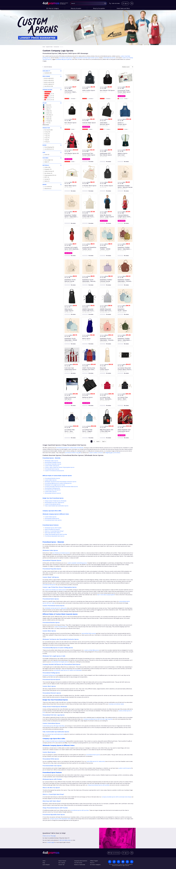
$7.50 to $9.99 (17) (49, 84)
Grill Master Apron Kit (72, 153)
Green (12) (49, 113)
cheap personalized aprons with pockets (98, 785)
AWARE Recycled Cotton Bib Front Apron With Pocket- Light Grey (106, 309)
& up (52, 94)
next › (98, 441)
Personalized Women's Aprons (53, 493)
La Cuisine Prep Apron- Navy (70, 430)
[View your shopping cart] (131, 3)
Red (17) (48, 109)
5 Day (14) (47, 134)
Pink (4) (48, 123)
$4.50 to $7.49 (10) (49, 82)
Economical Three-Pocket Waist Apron (124, 91)
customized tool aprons (109, 57)
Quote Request (46, 864)
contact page (50, 842)
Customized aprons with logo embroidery (54, 725)
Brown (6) (48, 117)
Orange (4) (49, 121)
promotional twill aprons (49, 584)
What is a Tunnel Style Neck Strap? (54, 531)
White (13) (49, 111)
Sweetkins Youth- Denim (122, 309)
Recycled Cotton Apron (104, 368)
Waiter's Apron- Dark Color (123, 154)
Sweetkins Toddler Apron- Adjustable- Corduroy (124, 248)
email (69, 840)
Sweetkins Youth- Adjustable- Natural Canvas (88, 280)
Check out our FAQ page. (49, 835)
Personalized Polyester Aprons (53, 462)
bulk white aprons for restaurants (96, 761)
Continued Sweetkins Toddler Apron (89, 248)
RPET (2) (46, 177)
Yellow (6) (48, 119)
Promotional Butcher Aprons (52, 478)
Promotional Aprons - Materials (51, 458)
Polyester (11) (47, 169)
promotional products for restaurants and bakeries (69, 447)
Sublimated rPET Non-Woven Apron (106, 154)
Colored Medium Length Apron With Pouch (124, 216)
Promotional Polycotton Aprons (53, 464)
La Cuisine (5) (48, 187)
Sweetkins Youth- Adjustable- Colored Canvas (106, 339)
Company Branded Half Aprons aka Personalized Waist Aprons (61, 486)
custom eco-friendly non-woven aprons (55, 589)
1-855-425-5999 (63, 840)
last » (104, 441)
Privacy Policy (121, 864)
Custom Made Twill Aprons (52, 465)
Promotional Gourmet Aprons (52, 490)
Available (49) (47, 73)
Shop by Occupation (99, 8)
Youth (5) (46, 155)
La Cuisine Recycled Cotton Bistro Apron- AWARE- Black (125, 368)
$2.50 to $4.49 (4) (49, 80)
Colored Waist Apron (89, 122)
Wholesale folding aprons (49, 675)
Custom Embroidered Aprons (52, 504)
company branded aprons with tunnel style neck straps (116, 797)
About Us (92, 862)
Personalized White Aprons (52, 518)
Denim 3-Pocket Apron (122, 123)
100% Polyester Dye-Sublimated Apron (124, 430)
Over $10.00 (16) (48, 86)
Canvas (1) (47, 179)
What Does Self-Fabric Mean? (52, 532)
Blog (44, 862)
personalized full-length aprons (59, 661)
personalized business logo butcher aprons (87, 57)
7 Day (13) (47, 136)
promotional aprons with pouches (80, 810)
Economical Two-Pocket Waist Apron (88, 154)
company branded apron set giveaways (55, 741)
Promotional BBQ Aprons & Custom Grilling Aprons (58, 483)
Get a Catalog (61, 862)
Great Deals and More (123, 8)
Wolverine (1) (47, 189)
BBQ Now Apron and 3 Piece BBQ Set (106, 430)
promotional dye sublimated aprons (54, 734)
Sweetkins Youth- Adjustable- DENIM (71, 339)
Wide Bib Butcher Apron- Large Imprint (107, 216)
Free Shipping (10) (49, 147)
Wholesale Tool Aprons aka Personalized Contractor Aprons (60, 481)
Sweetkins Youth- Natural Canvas (70, 280)
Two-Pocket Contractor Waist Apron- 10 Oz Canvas (71, 91)
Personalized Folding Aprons (52, 488)
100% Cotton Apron (88, 90)
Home (44, 860)
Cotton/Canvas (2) (49, 171)
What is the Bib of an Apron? (52, 529)
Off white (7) (49, 115)
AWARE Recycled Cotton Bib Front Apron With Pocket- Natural (88, 216)
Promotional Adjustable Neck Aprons (54, 536)
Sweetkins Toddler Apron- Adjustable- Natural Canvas (71, 216)
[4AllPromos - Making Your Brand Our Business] (51, 3)
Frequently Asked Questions (80, 860)
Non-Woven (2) (48, 173)
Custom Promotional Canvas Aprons (54, 470)
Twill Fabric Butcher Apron (104, 123)
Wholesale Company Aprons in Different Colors (56, 514)
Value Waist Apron (70, 185)
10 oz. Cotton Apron (106, 185)
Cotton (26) (47, 167)
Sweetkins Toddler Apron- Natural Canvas (125, 186)
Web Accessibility (128, 864)
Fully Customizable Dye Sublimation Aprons (56, 505)
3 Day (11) (46, 138)
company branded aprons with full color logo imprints (97, 719)
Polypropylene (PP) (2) (50, 175)
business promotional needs (116, 704)
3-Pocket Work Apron (89, 185)
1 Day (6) (46, 140)
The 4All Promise (78, 862)
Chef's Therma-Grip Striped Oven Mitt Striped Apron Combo (89, 368)
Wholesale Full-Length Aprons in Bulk (55, 485)
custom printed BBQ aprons (91, 650)
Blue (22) (48, 105)
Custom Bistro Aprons (50, 480)
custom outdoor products (96, 452)
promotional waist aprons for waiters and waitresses (68, 670)
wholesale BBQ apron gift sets (64, 59)
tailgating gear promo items (112, 452)
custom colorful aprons (125, 768)
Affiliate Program (94, 860)
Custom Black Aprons (50, 516)
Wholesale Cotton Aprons (51, 460)
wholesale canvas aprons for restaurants (56, 608)
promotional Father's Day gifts (73, 452)
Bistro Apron (86, 338)
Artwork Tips (61, 864)
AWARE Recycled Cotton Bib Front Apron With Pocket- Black (88, 309)
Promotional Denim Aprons (52, 469)
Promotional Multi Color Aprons (53, 520)
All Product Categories (95, 864)
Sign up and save (115, 852)
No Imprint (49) (48, 130)
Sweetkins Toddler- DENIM (105, 248)
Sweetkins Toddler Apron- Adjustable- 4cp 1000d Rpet (124, 339)
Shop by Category (53, 8)
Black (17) (48, 107)
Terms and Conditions (113, 864)
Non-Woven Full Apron (107, 90)
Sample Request (62, 860)
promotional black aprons (93, 754)
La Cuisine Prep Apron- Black (123, 398)
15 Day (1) (46, 142)
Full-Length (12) (48, 160)
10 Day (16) (47, 132)
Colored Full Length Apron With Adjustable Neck (72, 248)
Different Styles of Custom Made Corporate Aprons (57, 475)
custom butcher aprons (60, 626)
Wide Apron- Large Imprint (69, 309)
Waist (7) (46, 162)
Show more (46, 124)
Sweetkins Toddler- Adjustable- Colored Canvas (124, 280)
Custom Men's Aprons (51, 491)
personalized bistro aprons (89, 633)
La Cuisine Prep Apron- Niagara (87, 430)
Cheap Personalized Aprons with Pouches (56, 534)
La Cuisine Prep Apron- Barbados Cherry (105, 398)
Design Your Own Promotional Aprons (53, 498)
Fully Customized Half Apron (70, 398)
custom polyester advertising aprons (77, 563)
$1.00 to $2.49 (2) (48, 78)
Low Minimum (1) (49, 149)
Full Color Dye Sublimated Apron (70, 368)
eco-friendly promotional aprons (61, 553)
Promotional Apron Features (51, 525)
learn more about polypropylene (105, 594)
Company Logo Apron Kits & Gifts (52, 510)
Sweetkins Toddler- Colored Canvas (106, 280)
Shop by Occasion (76, 8)
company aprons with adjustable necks (60, 818)
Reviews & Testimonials (79, 864)
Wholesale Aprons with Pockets (53, 527)
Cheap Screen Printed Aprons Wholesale (55, 500)
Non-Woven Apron (70, 122)
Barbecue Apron (87, 397)
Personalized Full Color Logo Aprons (54, 502)
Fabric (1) (46, 181)
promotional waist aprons (65, 57)
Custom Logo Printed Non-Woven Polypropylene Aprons (59, 467)
